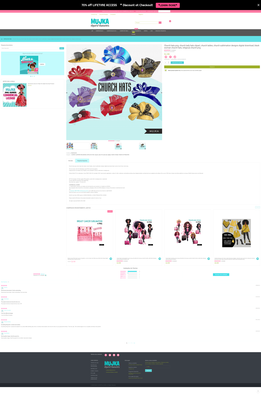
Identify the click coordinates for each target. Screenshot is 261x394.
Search (61, 48)
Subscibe (148, 370)
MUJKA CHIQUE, (115, 154)
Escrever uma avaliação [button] (221, 274)
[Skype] (136, 354)
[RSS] (124, 354)
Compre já (212, 67)
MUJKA (105, 385)
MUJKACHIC (74, 153)
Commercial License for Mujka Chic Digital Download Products (41, 83)
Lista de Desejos (103, 14)
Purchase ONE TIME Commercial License (79, 190)
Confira (42, 64)
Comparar (113, 14)
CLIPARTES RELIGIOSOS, (81, 154)
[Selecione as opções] (110, 258)
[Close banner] (258, 5)
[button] (111, 140)
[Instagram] (114, 355)
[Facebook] (170, 57)
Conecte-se (94, 14)
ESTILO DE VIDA (8, 39)
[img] (4, 285)
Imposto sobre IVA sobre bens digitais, (103, 154)
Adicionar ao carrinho (177, 62)
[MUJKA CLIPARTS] (100, 22)
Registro (141, 14)
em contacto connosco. (112, 202)
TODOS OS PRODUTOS (124, 154)
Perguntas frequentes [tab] (82, 160)
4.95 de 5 (43, 274)
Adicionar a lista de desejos (178, 59)
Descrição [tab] (70, 160)
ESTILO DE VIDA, (90, 154)
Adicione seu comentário (169, 51)
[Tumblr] (129, 354)
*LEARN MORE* (167, 5)
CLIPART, (73, 154)
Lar (1, 39)
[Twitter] (175, 57)
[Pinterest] (118, 355)
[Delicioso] (134, 354)
